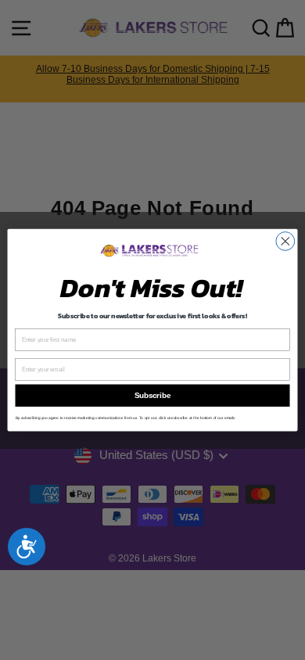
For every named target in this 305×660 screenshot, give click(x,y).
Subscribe (152, 396)
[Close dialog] (285, 240)
